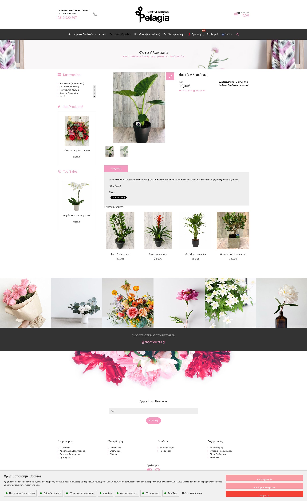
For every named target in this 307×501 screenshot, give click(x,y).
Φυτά (62, 96)
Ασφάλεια (172, 493)
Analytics (107, 493)
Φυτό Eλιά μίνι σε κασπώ (233, 254)
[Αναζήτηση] (237, 34)
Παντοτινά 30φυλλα (69, 90)
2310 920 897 (67, 18)
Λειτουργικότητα (128, 493)
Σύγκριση (200, 90)
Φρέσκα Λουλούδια (69, 93)
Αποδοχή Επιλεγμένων (264, 487)
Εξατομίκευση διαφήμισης (82, 493)
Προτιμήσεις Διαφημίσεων (22, 493)
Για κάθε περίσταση (139, 56)
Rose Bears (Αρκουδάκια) (72, 83)
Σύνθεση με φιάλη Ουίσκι (77, 150)
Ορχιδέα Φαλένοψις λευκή (77, 215)
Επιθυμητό (187, 90)
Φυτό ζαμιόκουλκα (120, 254)
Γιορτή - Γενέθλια (159, 56)
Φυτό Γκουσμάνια (158, 254)
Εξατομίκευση (152, 493)
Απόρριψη (264, 495)
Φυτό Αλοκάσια (177, 56)
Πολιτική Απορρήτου (192, 493)
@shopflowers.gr (153, 342)
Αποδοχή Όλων (264, 479)
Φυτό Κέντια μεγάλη (195, 254)
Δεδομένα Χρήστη (52, 493)
